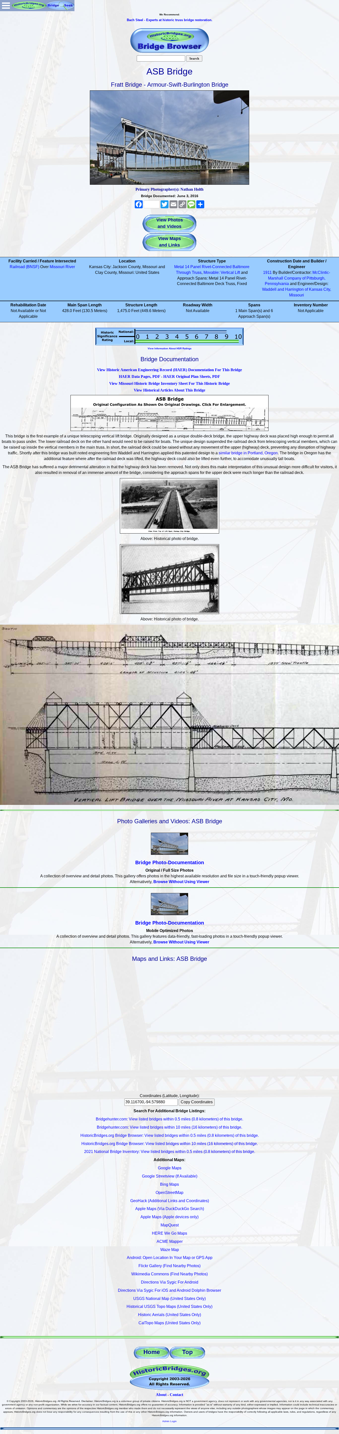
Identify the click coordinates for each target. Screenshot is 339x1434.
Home (151, 1352)
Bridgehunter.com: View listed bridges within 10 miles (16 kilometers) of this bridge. (169, 1127)
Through (183, 272)
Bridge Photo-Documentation (169, 862)
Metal (179, 267)
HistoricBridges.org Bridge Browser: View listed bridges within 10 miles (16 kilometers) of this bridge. (169, 1144)
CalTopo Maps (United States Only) (169, 1323)
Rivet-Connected (217, 267)
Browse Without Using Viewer (181, 882)
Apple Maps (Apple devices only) (169, 1217)
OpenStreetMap (169, 1192)
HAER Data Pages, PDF (139, 376)
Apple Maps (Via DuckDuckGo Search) (169, 1209)
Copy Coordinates (197, 1102)
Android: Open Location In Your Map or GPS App (169, 1257)
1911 (267, 272)
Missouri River (62, 267)
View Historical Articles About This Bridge (169, 390)
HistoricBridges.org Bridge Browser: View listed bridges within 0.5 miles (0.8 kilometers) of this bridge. (169, 1135)
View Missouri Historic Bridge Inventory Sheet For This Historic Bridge (169, 383)
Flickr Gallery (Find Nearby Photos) (169, 1266)
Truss (197, 272)
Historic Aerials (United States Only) (169, 1315)
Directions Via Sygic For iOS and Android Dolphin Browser (169, 1290)
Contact (176, 1395)
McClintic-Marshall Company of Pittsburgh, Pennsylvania (297, 278)
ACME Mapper (170, 1241)
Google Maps (169, 1168)
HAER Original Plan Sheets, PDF (191, 376)
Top (187, 1352)
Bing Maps (169, 1184)
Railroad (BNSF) (24, 267)
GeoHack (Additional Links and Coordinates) (169, 1201)
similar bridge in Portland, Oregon (248, 453)
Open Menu (6, 5)
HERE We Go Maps (169, 1233)
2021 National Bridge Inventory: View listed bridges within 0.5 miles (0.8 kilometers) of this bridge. (169, 1151)
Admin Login (169, 1421)
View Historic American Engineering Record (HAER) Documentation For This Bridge (169, 370)
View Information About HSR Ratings (170, 348)
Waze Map (169, 1250)
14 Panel (193, 267)
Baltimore (241, 267)
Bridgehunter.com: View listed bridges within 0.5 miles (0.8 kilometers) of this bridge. (169, 1119)
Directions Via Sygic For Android (169, 1282)
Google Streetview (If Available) (169, 1176)
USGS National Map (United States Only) (169, 1298)
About (161, 1395)
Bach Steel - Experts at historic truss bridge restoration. (169, 20)
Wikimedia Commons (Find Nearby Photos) (169, 1274)
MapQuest (170, 1225)
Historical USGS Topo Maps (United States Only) (169, 1306)
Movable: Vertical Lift (221, 272)
